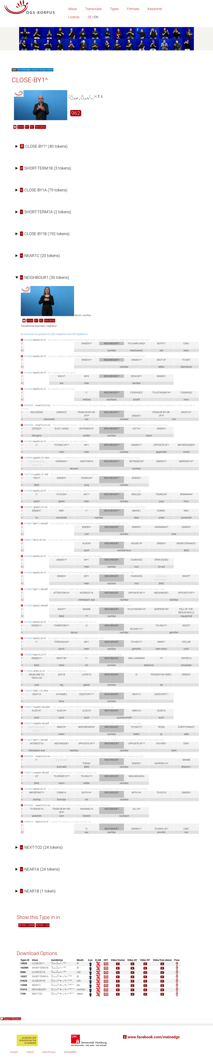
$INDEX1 (161, 376)
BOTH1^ (161, 343)
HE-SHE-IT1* (136, 629)
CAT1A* (136, 428)
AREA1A (136, 710)
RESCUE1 (136, 494)
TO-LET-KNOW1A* (161, 392)
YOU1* (36, 478)
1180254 (28, 690)
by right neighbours (58, 334)
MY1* (86, 494)
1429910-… (29, 821)
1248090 (28, 457)
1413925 (28, 605)
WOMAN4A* (186, 494)
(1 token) (38, 891)
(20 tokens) (40, 255)
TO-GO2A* (61, 494)
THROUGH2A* (61, 641)
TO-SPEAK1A (36, 809)
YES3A (161, 727)
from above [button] (40, 127)
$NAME (87, 609)
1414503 (28, 340)
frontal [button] (21, 127)
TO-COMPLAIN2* (136, 343)
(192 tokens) (45, 233)
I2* (36, 776)
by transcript (27, 334)
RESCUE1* (136, 376)
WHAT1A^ (186, 412)
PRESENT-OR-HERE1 (161, 674)
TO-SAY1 (186, 359)
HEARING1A (86, 809)
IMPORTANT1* (36, 792)
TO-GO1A (161, 792)
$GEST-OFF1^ (161, 694)
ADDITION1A (86, 461)
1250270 (28, 723)
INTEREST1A (86, 592)
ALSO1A (86, 710)
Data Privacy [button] (49, 1052)
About (72, 9)
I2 (87, 625)
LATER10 (86, 674)
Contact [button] (14, 1052)
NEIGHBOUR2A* (86, 727)
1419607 (28, 523)
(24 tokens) (41, 847)
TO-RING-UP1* (61, 445)
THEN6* (86, 763)
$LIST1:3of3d (61, 428)
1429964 (28, 654)
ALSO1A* (36, 710)
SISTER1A (186, 658)
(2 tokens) (45, 212)
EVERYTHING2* (186, 727)
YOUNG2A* (86, 478)
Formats (133, 9)
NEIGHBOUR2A (136, 776)
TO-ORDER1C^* (61, 776)
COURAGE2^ (136, 392)
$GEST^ (186, 576)
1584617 (28, 540)
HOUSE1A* (136, 543)
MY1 (86, 445)
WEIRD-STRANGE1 (186, 543)
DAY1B (61, 674)
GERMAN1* (62, 461)
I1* (161, 658)
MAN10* (61, 727)
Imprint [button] (30, 1052)
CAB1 (186, 828)
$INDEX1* (86, 343)
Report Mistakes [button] (12, 1018)
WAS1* (61, 376)
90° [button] (32, 127)
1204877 (28, 707)
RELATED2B (36, 412)
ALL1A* (136, 809)
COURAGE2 (186, 392)
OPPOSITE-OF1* (136, 592)
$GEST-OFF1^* (86, 694)
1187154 (28, 474)
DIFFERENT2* (86, 428)
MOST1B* (62, 658)
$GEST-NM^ (62, 760)
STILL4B (186, 641)
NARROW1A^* (186, 461)
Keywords (155, 9)
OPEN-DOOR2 (161, 559)
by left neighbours (78, 334)
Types (114, 9)
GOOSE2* (36, 428)
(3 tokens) (45, 168)
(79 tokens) (43, 190)
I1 (87, 392)
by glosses (40, 334)
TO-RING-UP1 (161, 828)
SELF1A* (161, 359)
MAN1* (161, 641)
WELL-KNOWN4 (136, 658)
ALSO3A (86, 543)
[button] (14, 127)
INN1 (61, 510)
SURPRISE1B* (161, 609)
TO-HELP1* (161, 625)
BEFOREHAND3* (186, 445)
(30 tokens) (44, 277)
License (73, 17)
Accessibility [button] (70, 1052)
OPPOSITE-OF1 (161, 445)
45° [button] (27, 127)
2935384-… (29, 405)
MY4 (86, 376)
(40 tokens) (44, 146)
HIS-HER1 (161, 743)
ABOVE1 (136, 510)
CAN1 (186, 343)
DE (93, 17)
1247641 (28, 507)
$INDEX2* (61, 412)
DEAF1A (36, 694)
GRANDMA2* (161, 527)
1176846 (28, 671)
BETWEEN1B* (136, 461)
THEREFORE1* (61, 625)
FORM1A (61, 792)
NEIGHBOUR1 (161, 592)
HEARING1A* (161, 763)
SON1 (186, 743)
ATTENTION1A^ (62, 592)
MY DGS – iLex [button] (42, 925)
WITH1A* (86, 792)
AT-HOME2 (61, 694)
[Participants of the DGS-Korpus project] (106, 38)
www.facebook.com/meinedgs (153, 1037)
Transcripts (93, 9)
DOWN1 (161, 510)
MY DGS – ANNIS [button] (26, 925)
